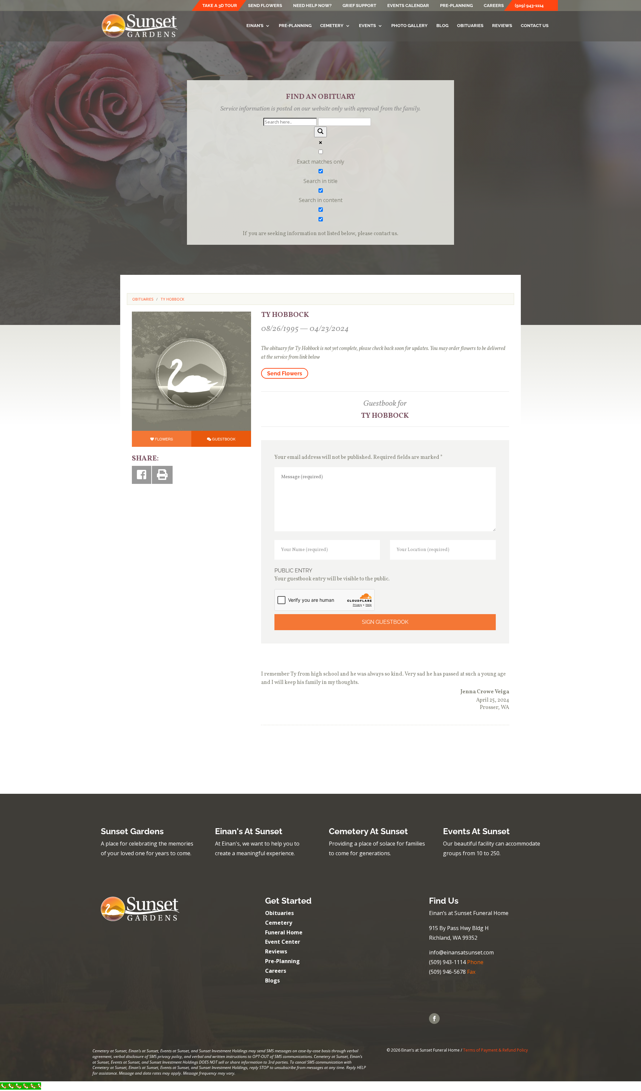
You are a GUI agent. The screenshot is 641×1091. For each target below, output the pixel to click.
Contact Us (535, 25)
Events (367, 25)
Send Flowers (265, 5)
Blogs (272, 980)
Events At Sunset (476, 831)
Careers (494, 5)
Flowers (164, 438)
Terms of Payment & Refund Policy (495, 1050)
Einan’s (254, 25)
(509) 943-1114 (529, 5)
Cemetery (332, 25)
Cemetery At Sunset (368, 831)
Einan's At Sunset (248, 831)
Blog (442, 25)
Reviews (502, 25)
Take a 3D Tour (219, 5)
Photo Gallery (409, 25)
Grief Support (359, 5)
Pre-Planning (456, 5)
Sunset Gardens (132, 831)
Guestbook (223, 438)
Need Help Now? (312, 5)
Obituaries (470, 25)
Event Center (282, 941)
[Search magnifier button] (320, 132)
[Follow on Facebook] (434, 1018)
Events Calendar (408, 5)
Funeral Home (283, 932)
